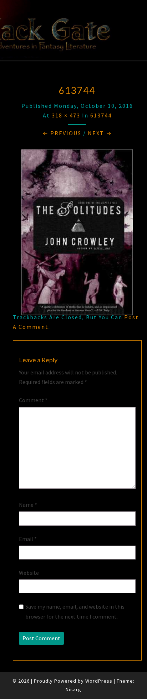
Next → (100, 133)
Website (29, 572)
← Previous (61, 133)
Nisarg (73, 689)
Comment (33, 400)
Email (28, 538)
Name (28, 504)
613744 (101, 115)
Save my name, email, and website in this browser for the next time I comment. (75, 611)
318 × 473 (66, 115)
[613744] (77, 234)
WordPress (98, 681)
